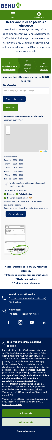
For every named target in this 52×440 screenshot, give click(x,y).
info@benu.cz (18, 302)
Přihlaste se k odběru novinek (22, 313)
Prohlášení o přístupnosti (26, 282)
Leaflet (44, 151)
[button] (13, 15)
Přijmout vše (26, 413)
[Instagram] (20, 322)
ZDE (12, 395)
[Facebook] (8, 322)
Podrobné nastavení (26, 431)
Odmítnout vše (26, 422)
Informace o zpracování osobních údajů (27, 274)
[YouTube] (32, 322)
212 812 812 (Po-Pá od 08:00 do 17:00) (28, 298)
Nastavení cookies (27, 278)
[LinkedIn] (43, 322)
